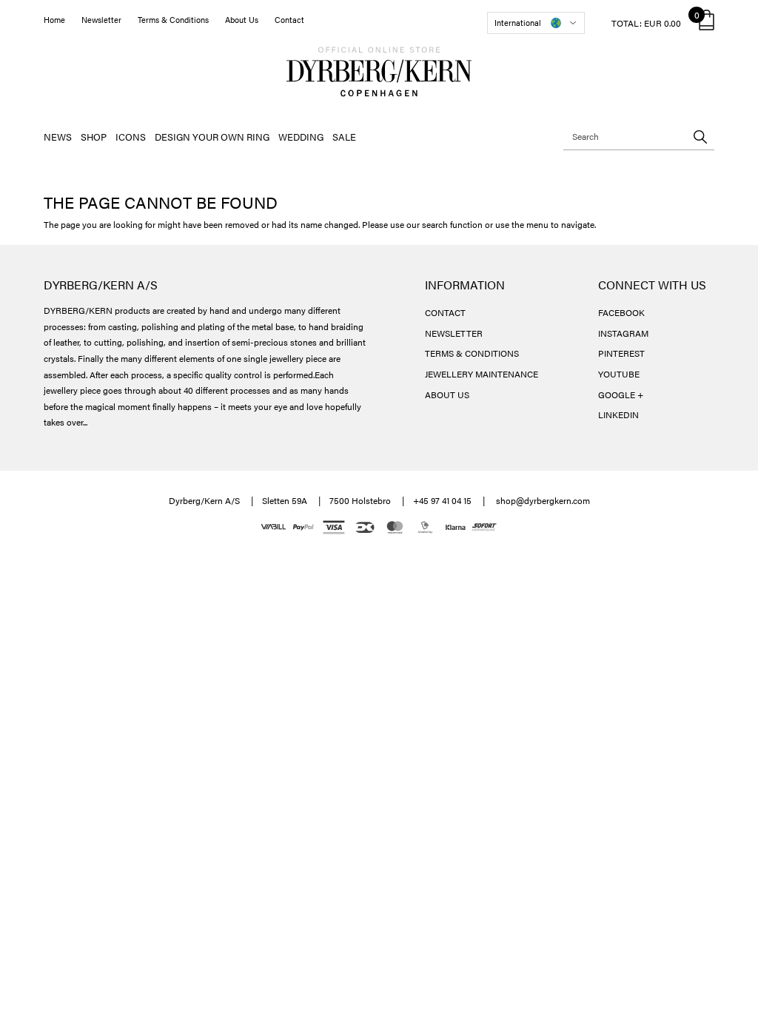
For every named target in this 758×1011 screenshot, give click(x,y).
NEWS (58, 137)
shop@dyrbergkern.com (543, 500)
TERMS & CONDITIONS (472, 353)
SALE (344, 137)
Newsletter (101, 19)
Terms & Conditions (173, 19)
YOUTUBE (619, 373)
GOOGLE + (620, 394)
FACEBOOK (621, 312)
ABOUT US (447, 394)
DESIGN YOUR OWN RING (212, 137)
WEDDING (300, 137)
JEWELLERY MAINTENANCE (481, 373)
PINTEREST (621, 353)
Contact (289, 19)
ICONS (130, 137)
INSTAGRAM (623, 333)
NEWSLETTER (454, 333)
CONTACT (445, 312)
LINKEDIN (618, 414)
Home (54, 19)
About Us (241, 19)
